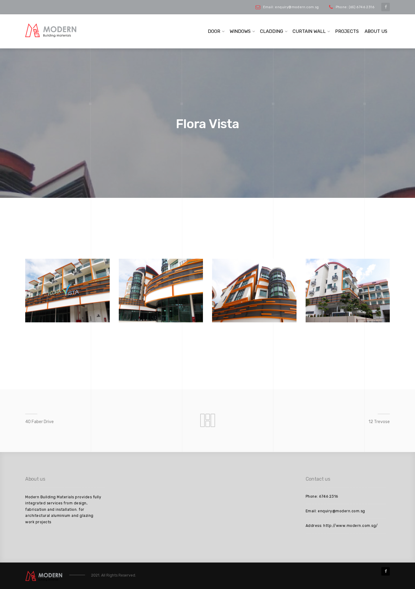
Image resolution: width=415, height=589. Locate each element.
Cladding (271, 31)
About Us (376, 31)
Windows (240, 31)
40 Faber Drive (39, 421)
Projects (347, 31)
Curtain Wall (309, 31)
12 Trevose (379, 421)
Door (214, 31)
